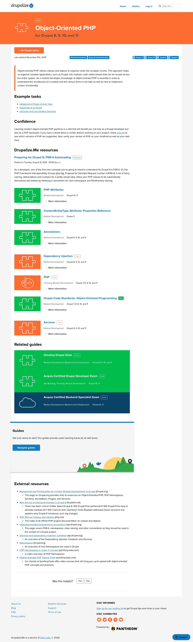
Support (52, 608)
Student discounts (57, 604)
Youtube (121, 620)
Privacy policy (18, 616)
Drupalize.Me (22, 5)
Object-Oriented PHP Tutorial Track (37, 557)
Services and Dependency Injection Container (43, 535)
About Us (16, 604)
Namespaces (26, 543)
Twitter (105, 620)
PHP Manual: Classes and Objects (37, 517)
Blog (13, 608)
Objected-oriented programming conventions (43, 524)
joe (59, 162)
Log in (149, 6)
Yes (80, 581)
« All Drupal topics (29, 50)
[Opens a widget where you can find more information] (181, 637)
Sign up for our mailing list (109, 608)
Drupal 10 (151, 57)
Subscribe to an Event (31, 107)
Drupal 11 (139, 57)
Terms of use (54, 612)
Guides (136, 6)
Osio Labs (45, 637)
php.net (121, 132)
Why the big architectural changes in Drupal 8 (43, 502)
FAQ (13, 612)
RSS (115, 620)
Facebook (110, 620)
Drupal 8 (174, 57)
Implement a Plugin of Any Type (36, 104)
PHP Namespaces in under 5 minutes (39, 550)
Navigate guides (26, 447)
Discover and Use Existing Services (38, 111)
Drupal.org (99, 620)
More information (57, 201)
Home (123, 6)
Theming (48, 282)
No (88, 581)
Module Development (78, 57)
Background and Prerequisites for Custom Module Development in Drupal (57, 491)
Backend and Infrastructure (98, 57)
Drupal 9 (163, 57)
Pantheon (125, 629)
